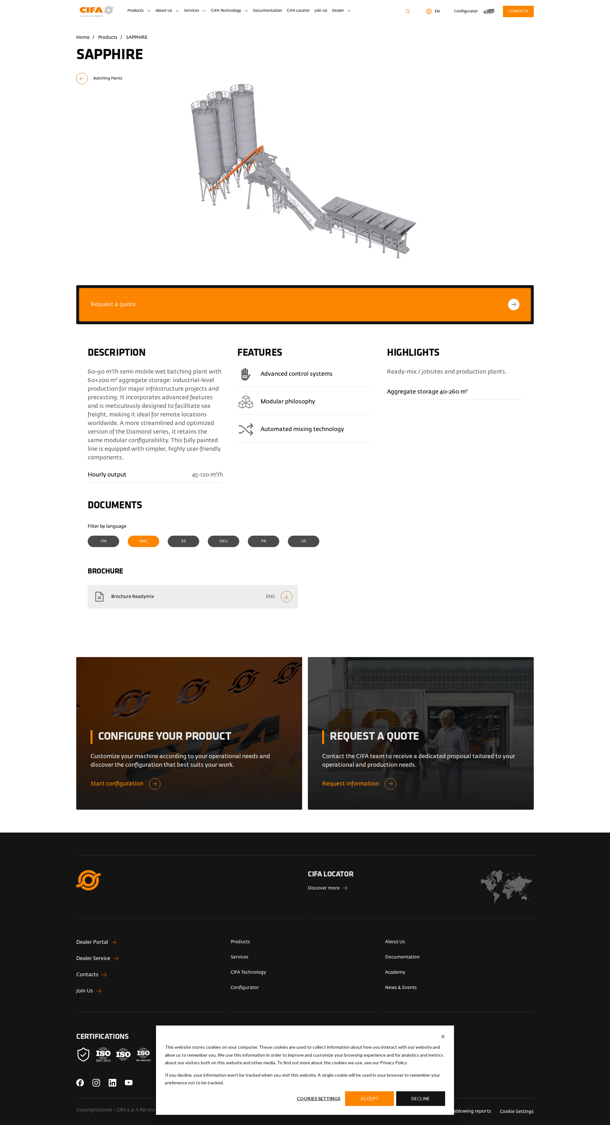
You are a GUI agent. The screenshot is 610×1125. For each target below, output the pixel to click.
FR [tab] (263, 541)
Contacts (518, 11)
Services (191, 11)
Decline (420, 1098)
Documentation (267, 11)
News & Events (401, 987)
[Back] (112, 78)
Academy (395, 972)
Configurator (245, 987)
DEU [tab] (223, 541)
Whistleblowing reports (465, 1111)
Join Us (321, 11)
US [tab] (303, 541)
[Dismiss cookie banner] (443, 1036)
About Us (163, 11)
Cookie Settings (517, 1111)
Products (135, 11)
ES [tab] (183, 541)
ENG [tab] (143, 541)
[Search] (407, 11)
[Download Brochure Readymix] (193, 596)
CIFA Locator (298, 11)
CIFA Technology (226, 11)
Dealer (338, 11)
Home (83, 37)
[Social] (80, 1083)
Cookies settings (318, 1098)
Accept (370, 1098)
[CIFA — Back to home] (97, 11)
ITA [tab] (103, 541)
